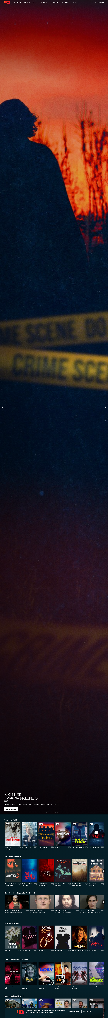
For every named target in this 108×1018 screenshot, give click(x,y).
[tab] (46, 812)
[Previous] (2, 407)
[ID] (8, 2)
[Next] (105, 407)
